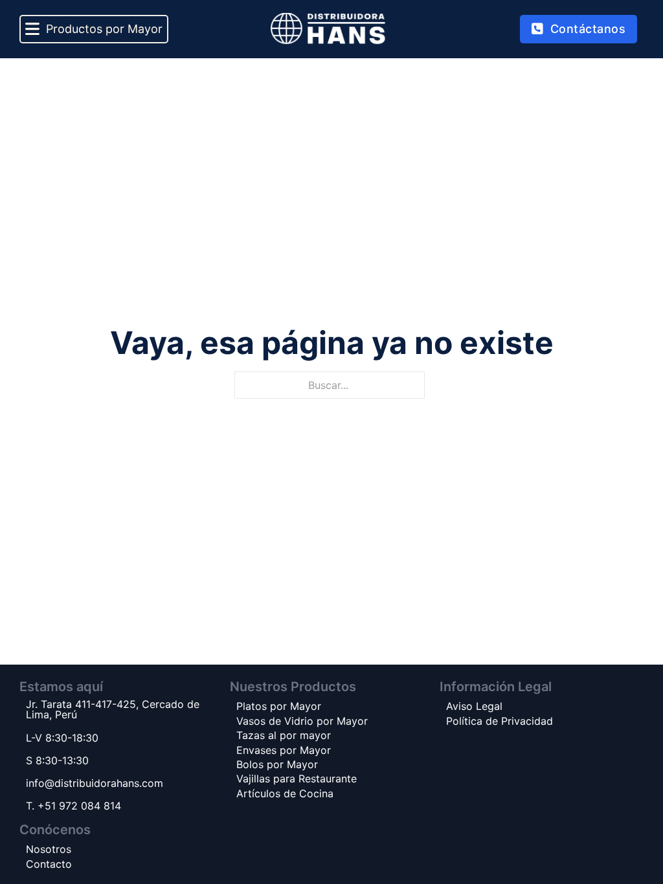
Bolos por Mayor (277, 764)
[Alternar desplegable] (32, 29)
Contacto (49, 863)
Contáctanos (588, 29)
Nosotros (48, 849)
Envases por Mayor (283, 750)
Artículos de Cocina (284, 793)
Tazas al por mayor (283, 735)
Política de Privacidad (499, 720)
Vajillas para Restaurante (296, 778)
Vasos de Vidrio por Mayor (302, 720)
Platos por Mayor (278, 706)
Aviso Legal (474, 706)
